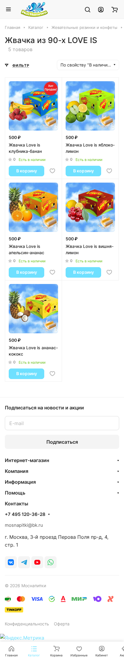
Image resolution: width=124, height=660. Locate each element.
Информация (20, 482)
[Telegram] (24, 562)
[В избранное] (52, 171)
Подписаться (62, 442)
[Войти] (101, 9)
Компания (16, 471)
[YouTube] (37, 562)
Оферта (62, 623)
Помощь (15, 493)
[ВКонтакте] (11, 562)
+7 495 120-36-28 (25, 514)
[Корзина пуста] (114, 9)
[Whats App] (51, 562)
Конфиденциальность (27, 623)
